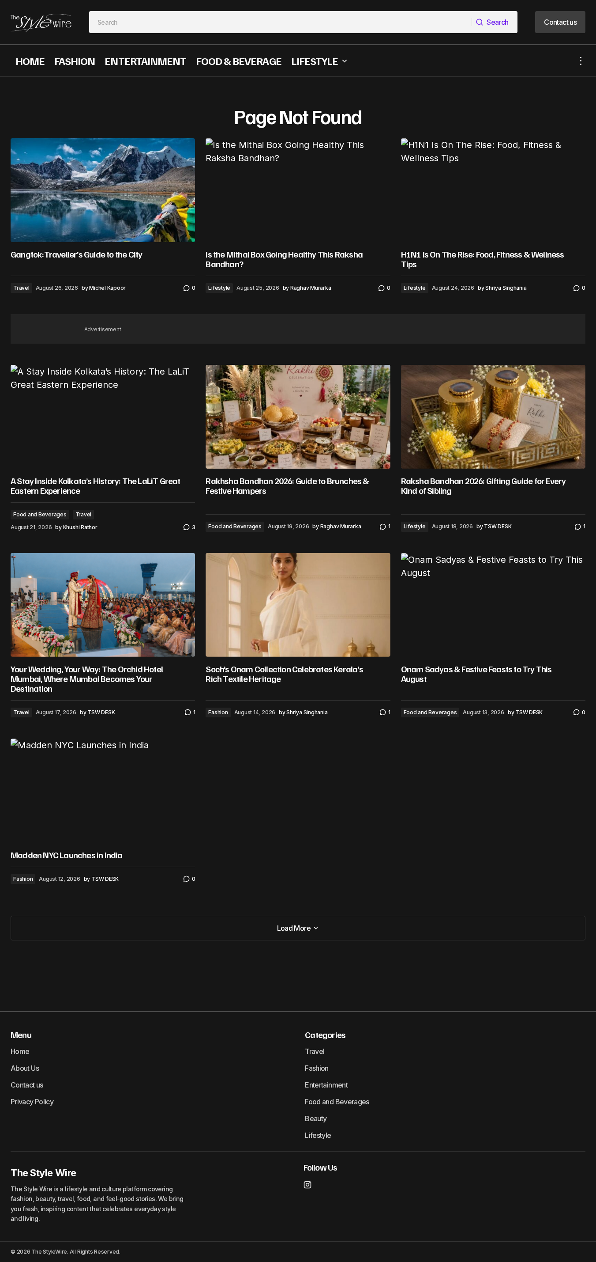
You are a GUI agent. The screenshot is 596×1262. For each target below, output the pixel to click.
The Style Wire (43, 1173)
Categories (325, 1034)
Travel (21, 287)
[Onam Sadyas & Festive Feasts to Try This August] (493, 605)
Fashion (218, 712)
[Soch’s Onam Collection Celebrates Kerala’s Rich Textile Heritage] (298, 605)
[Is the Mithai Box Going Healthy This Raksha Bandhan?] (298, 190)
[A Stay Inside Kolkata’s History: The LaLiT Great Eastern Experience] (103, 417)
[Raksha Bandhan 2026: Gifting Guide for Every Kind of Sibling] (493, 417)
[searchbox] (281, 22)
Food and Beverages (40, 514)
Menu (21, 1034)
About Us (25, 1068)
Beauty (315, 1118)
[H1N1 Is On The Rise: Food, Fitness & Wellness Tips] (493, 190)
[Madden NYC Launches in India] (103, 790)
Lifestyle (219, 287)
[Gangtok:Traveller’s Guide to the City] (103, 190)
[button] (581, 60)
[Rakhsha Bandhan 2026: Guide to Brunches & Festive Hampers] (298, 417)
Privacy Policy (32, 1101)
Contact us (27, 1084)
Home (20, 1051)
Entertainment (326, 1084)
